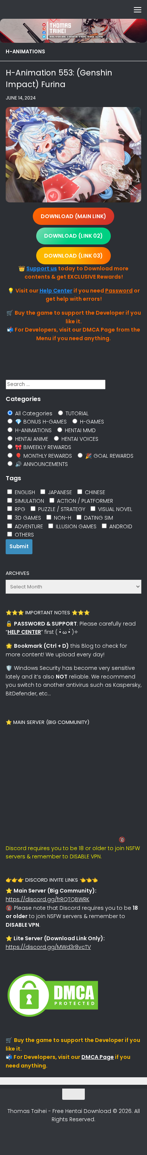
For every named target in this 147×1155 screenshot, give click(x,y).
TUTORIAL (76, 413)
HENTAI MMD (79, 430)
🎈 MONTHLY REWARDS (43, 456)
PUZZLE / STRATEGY (61, 509)
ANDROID (120, 526)
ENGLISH (24, 492)
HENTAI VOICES (79, 439)
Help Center (56, 290)
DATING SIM (98, 518)
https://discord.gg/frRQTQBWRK (47, 899)
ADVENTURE (28, 526)
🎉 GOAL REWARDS (108, 456)
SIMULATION (28, 501)
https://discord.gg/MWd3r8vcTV (48, 947)
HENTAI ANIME (31, 439)
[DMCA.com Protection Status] (53, 1017)
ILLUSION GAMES (75, 526)
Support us (41, 268)
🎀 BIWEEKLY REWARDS (42, 447)
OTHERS (23, 534)
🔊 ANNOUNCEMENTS (41, 464)
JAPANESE (59, 492)
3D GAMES (27, 518)
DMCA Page (97, 1057)
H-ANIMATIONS (25, 51)
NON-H (61, 518)
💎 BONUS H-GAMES (40, 421)
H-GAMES (91, 421)
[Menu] (137, 9)
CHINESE (94, 492)
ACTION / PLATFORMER (84, 501)
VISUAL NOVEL (114, 509)
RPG (19, 509)
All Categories (33, 413)
